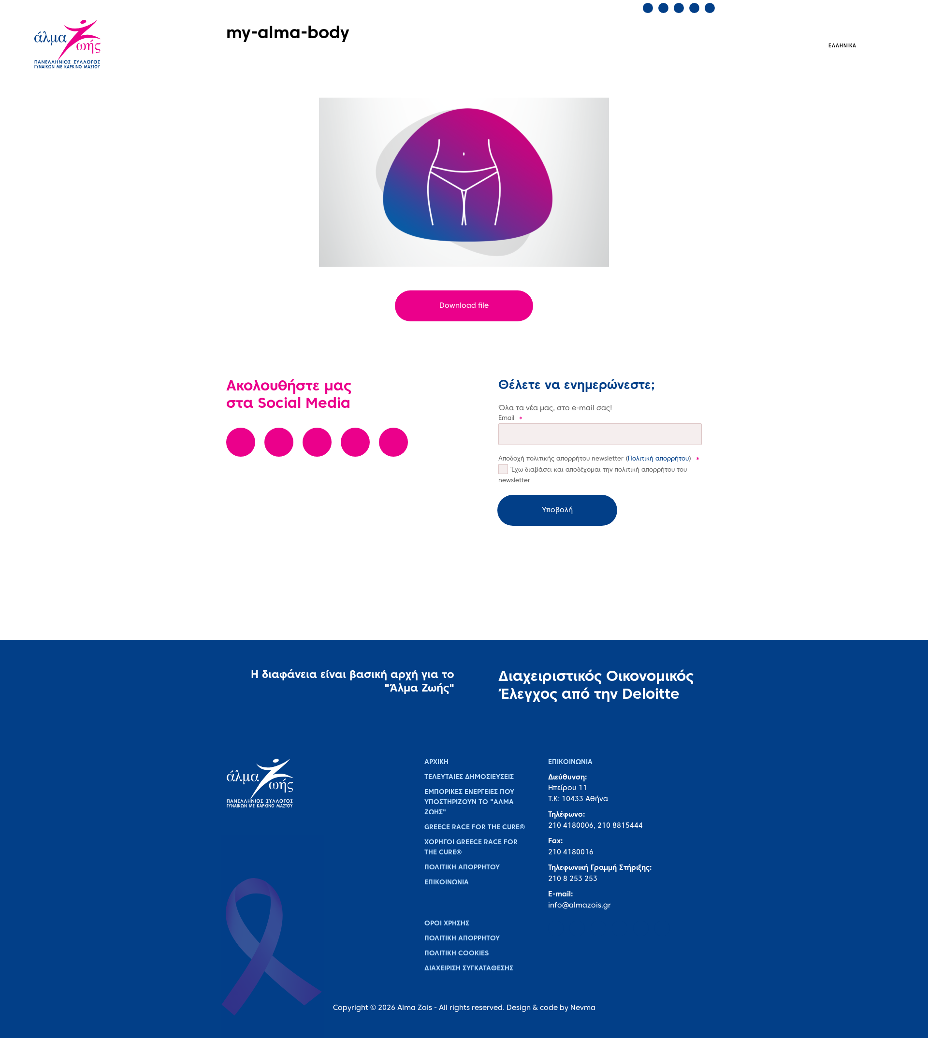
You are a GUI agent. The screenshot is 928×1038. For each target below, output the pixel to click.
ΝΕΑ (599, 46)
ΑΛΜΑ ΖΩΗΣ (278, 46)
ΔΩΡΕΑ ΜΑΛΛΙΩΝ (534, 46)
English (877, 46)
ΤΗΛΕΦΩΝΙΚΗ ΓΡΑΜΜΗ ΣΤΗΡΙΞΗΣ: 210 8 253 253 (397, 8)
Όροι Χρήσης (446, 924)
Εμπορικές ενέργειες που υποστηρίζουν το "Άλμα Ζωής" (469, 802)
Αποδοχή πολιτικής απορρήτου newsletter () (598, 459)
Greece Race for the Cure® (474, 827)
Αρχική (436, 762)
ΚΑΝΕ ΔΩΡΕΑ (557, 8)
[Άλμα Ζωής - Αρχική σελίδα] (90, 45)
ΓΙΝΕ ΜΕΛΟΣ (611, 8)
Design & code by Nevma (551, 1008)
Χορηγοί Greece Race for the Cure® (471, 847)
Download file (464, 306)
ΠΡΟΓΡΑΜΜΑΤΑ (449, 46)
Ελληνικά (842, 46)
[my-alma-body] (464, 182)
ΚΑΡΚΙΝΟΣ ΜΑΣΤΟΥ (361, 46)
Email (510, 418)
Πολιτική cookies (456, 954)
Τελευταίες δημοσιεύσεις (469, 777)
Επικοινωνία (446, 882)
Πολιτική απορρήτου (658, 459)
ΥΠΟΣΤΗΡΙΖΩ (656, 46)
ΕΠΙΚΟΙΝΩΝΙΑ (502, 8)
